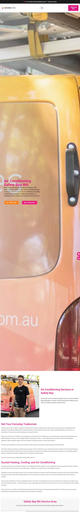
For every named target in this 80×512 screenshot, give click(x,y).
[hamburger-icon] (42, 8)
